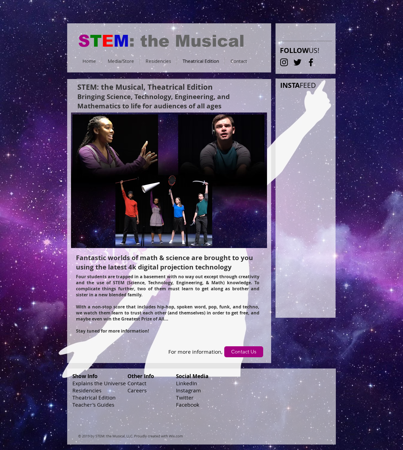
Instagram (188, 390)
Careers (137, 390)
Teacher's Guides (93, 404)
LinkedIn (186, 383)
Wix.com (176, 436)
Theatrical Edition (94, 397)
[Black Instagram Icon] (284, 62)
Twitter (185, 397)
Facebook (187, 404)
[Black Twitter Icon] (297, 62)
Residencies (86, 390)
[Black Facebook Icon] (311, 62)
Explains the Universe (99, 383)
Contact (136, 383)
